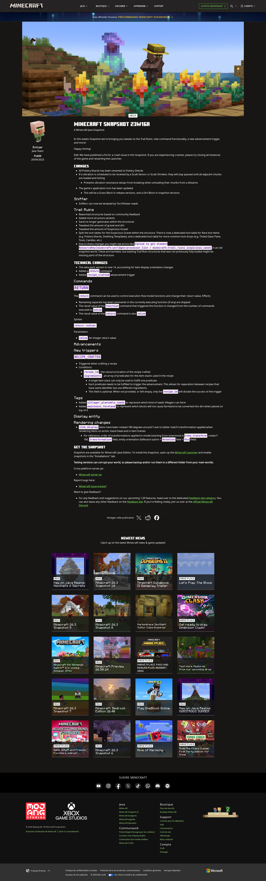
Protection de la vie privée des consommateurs (120, 870)
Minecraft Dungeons (128, 815)
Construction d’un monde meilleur (133, 839)
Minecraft (123, 808)
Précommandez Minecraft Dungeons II (144, 17)
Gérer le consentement (69, 832)
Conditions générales (152, 870)
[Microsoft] (214, 870)
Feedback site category (202, 498)
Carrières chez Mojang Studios (132, 835)
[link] (98, 786)
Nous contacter (166, 839)
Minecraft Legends (127, 819)
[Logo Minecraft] (26, 6)
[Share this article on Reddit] (148, 517)
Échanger (164, 852)
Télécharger (165, 835)
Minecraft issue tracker (92, 486)
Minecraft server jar (90, 474)
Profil (162, 848)
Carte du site (165, 832)
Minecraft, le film (126, 843)
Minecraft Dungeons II (128, 812)
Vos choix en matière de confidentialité (130, 875)
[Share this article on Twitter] (138, 517)
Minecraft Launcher (186, 452)
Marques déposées (172, 870)
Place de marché (167, 808)
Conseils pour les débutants (172, 821)
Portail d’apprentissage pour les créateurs (137, 832)
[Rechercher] (234, 6)
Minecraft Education (127, 823)
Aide (162, 824)
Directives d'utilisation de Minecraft (41, 832)
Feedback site (135, 501)
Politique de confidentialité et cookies (81, 870)
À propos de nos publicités (76, 875)
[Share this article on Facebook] (156, 517)
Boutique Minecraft (168, 812)
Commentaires (166, 828)
